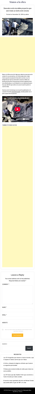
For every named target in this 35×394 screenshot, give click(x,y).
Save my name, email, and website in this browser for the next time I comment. (18, 330)
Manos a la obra (17, 1)
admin (27, 14)
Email (4, 315)
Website (5, 322)
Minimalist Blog (27, 390)
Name (4, 307)
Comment (5, 284)
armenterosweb (16, 92)
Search (4, 344)
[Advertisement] (17, 54)
